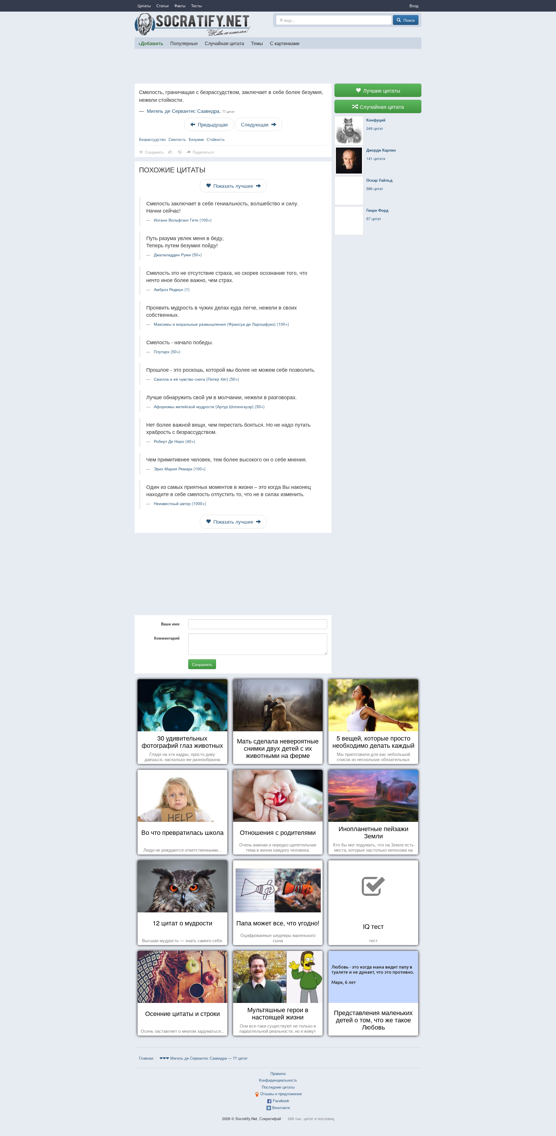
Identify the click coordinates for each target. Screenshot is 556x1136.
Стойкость (216, 139)
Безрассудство (152, 139)
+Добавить (150, 43)
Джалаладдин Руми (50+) (178, 254)
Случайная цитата (224, 43)
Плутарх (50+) (167, 351)
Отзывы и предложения (281, 1093)
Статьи (162, 5)
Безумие (196, 139)
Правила (278, 1073)
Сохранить (202, 664)
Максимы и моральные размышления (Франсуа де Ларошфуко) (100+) (221, 324)
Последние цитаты (278, 1087)
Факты (179, 5)
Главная (146, 1058)
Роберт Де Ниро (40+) (174, 441)
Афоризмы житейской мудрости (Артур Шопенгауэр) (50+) (209, 406)
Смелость (177, 139)
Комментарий (167, 638)
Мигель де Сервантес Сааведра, (191, 110)
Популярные (184, 43)
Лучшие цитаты (381, 90)
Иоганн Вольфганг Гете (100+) (183, 220)
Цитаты (144, 5)
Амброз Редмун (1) (172, 289)
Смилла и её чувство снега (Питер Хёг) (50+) (196, 379)
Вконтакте (281, 1107)
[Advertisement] (278, 66)
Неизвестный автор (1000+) (180, 503)
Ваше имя (170, 624)
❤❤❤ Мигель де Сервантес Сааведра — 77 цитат (204, 1058)
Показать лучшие (233, 185)
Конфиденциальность (278, 1080)
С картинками (284, 43)
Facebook (281, 1100)
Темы (257, 43)
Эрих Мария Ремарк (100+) (180, 469)
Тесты (196, 5)
